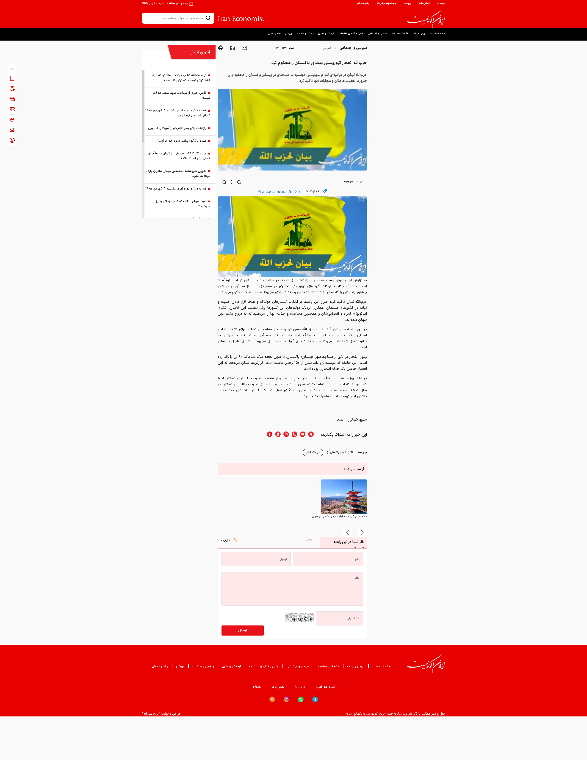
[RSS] (272, 699)
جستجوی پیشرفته (386, 3)
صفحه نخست (437, 34)
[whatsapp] (293, 434)
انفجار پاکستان (338, 452)
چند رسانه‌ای (274, 34)
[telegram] (313, 434)
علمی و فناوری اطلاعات (351, 34)
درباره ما (441, 3)
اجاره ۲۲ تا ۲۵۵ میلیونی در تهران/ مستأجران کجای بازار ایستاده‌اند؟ (178, 156)
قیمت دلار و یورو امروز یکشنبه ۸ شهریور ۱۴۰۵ (175, 188)
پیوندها (407, 3)
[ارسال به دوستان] (244, 48)
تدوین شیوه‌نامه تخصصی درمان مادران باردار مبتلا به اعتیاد (178, 174)
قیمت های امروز (325, 687)
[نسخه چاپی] (220, 48)
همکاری (256, 687)
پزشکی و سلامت (304, 34)
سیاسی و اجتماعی (377, 34)
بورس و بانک (419, 34)
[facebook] (268, 434)
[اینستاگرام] (286, 699)
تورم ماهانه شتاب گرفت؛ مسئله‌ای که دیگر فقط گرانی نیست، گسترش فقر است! (181, 78)
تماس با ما (423, 3)
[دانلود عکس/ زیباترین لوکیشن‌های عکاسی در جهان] (344, 496)
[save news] (232, 48)
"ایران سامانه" (151, 713)
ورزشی (288, 34)
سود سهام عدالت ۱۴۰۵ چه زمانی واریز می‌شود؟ (183, 204)
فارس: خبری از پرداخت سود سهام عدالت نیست (181, 95)
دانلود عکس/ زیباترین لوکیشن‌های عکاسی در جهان (339, 517)
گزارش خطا (224, 540)
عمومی (326, 48)
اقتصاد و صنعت (399, 34)
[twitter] (301, 434)
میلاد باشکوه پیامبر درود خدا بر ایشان (181, 140)
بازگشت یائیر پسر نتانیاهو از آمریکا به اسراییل (177, 128)
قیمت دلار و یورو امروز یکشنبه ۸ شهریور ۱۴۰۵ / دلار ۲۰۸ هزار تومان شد (177, 113)
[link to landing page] (426, 18)
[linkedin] (285, 434)
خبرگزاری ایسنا (347, 419)
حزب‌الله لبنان (313, 452)
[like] (310, 541)
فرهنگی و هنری (326, 34)
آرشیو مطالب (363, 3)
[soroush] (276, 434)
